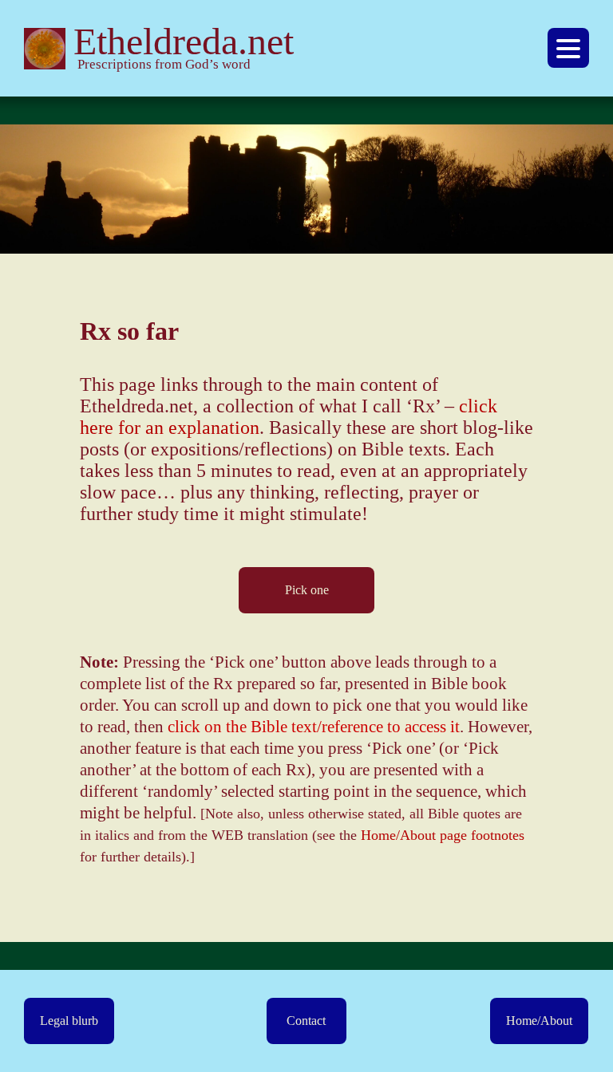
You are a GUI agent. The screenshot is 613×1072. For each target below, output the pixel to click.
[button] (568, 48)
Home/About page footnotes (442, 835)
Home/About (539, 1020)
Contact (306, 1020)
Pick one (307, 590)
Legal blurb (69, 1020)
